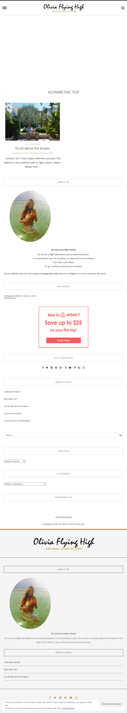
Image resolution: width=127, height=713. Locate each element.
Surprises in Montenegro (17, 420)
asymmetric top (63, 92)
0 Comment (47, 153)
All (27, 144)
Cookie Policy (68, 708)
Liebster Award (12, 391)
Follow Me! (10, 298)
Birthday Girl (10, 399)
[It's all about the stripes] (32, 122)
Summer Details (12, 413)
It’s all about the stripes (32, 148)
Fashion (35, 144)
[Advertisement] (63, 56)
